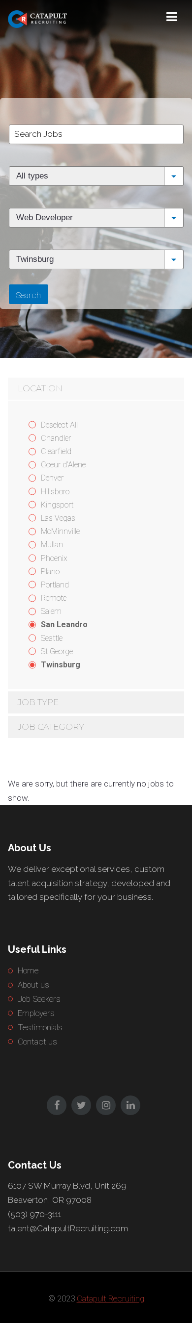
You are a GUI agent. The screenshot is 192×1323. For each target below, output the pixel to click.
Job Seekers (39, 999)
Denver (52, 478)
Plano (50, 571)
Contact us (37, 1041)
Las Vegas (58, 518)
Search (28, 295)
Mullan (52, 544)
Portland (55, 584)
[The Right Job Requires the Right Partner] (57, 17)
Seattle (52, 638)
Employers (36, 1013)
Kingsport (57, 504)
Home (28, 970)
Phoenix (54, 558)
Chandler (56, 438)
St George (57, 651)
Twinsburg (60, 664)
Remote (53, 598)
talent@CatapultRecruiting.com (68, 1228)
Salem (51, 611)
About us (33, 985)
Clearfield (56, 451)
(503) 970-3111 (34, 1214)
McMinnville (60, 531)
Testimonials (40, 1027)
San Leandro (64, 624)
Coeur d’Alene (63, 464)
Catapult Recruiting (110, 1298)
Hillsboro (55, 491)
